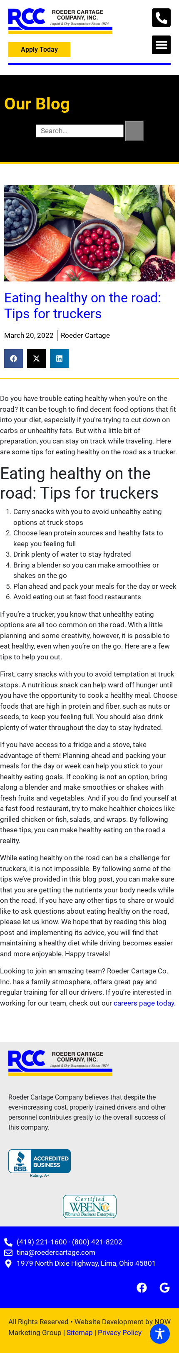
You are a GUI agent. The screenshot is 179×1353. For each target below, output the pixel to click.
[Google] (164, 1287)
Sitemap (80, 1332)
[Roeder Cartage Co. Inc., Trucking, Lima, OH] (39, 1163)
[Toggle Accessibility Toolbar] (160, 1334)
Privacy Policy (120, 1332)
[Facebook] (141, 1287)
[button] (161, 44)
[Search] (134, 131)
